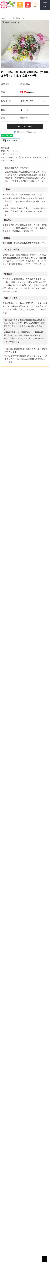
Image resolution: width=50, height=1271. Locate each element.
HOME (3, 18)
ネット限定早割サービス (17, 18)
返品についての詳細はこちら (26, 132)
